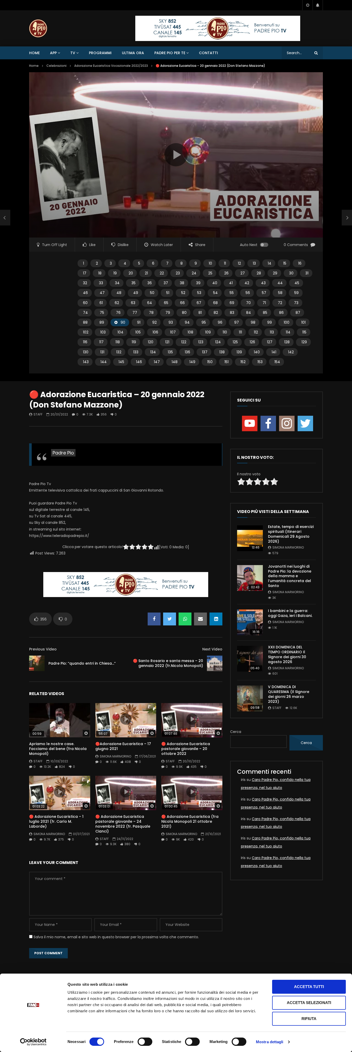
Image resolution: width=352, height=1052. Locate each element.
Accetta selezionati (309, 1002)
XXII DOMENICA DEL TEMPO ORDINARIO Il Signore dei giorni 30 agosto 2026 (287, 654)
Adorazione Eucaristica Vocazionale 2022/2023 (111, 65)
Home (34, 52)
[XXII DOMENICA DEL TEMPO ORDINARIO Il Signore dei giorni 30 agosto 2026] (250, 659)
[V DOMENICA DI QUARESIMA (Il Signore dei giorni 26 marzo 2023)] (250, 698)
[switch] (145, 1042)
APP (53, 52)
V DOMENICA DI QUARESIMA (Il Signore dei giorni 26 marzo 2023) (288, 694)
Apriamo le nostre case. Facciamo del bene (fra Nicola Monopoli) (58, 748)
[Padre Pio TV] (38, 28)
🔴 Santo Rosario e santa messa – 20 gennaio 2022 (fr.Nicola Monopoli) (168, 663)
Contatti (208, 52)
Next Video (212, 649)
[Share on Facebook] (154, 619)
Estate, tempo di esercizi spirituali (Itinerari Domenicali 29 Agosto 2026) (291, 534)
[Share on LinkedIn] (215, 619)
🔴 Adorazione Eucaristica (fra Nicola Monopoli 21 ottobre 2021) (190, 821)
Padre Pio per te (169, 52)
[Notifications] (318, 5)
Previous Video (43, 649)
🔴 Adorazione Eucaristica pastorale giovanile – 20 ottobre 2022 (185, 748)
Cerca (235, 731)
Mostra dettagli (269, 1042)
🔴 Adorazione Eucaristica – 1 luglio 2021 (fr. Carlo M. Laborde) (56, 821)
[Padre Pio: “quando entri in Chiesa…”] (37, 663)
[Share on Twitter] (169, 619)
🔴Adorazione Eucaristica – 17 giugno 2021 (123, 746)
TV (72, 52)
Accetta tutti (309, 986)
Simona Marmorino (115, 756)
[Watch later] (307, 5)
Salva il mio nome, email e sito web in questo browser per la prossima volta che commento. (116, 937)
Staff (38, 414)
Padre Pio (63, 453)
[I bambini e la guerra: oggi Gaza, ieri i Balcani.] (250, 622)
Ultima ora (133, 52)
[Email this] (200, 619)
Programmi (100, 52)
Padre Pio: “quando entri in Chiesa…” (82, 663)
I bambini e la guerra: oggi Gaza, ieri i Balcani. (290, 613)
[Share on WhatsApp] (185, 619)
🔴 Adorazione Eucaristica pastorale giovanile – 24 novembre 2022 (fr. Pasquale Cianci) (122, 824)
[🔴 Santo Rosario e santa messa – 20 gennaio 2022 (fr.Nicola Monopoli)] (214, 663)
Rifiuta (308, 1018)
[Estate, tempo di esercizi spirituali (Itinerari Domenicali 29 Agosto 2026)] (250, 538)
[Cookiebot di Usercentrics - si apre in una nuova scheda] (33, 1042)
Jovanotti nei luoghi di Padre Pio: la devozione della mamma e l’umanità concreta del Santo (289, 576)
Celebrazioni (56, 65)
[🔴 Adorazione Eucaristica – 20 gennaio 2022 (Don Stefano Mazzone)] (5, 218)
